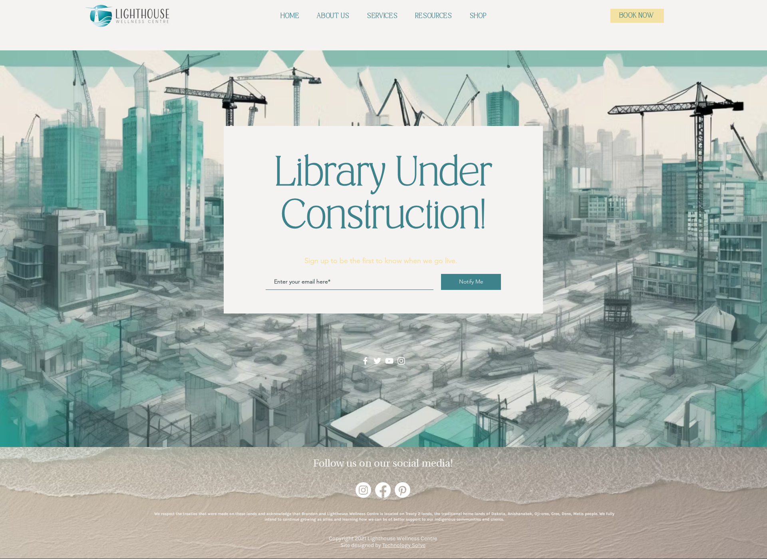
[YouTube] (389, 361)
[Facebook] (365, 361)
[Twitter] (377, 361)
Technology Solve (403, 545)
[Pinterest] (402, 490)
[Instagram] (401, 361)
